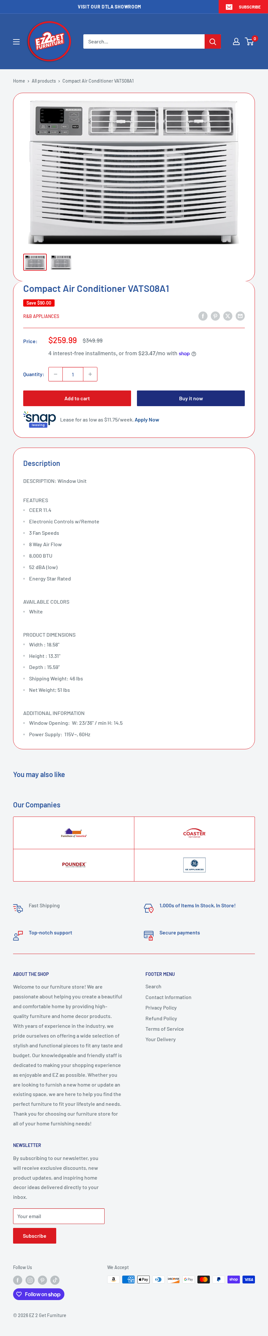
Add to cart (77, 398)
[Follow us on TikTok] (54, 1280)
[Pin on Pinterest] (215, 315)
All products (44, 81)
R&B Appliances (41, 316)
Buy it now (191, 398)
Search (153, 986)
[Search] (213, 41)
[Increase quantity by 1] (90, 374)
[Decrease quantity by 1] (55, 374)
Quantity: (33, 374)
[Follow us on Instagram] (30, 1280)
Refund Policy (161, 1018)
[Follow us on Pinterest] (42, 1280)
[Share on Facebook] (203, 315)
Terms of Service (164, 1029)
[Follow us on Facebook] (17, 1280)
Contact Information (168, 997)
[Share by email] (240, 315)
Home (19, 81)
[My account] (236, 41)
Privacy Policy (161, 1007)
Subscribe (250, 6)
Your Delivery (160, 1039)
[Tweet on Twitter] (227, 315)
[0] (249, 41)
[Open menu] (16, 41)
